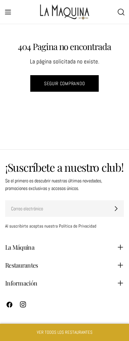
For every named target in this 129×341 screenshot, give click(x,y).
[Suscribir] (116, 208)
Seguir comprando (64, 83)
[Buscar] (121, 12)
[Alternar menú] (8, 12)
